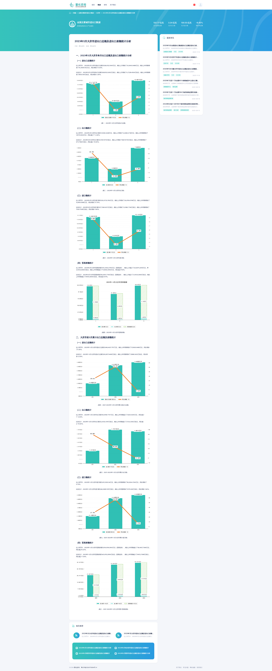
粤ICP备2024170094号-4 (89, 667)
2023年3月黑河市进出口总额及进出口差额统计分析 (134, 653)
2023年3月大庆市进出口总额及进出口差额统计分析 (95, 648)
